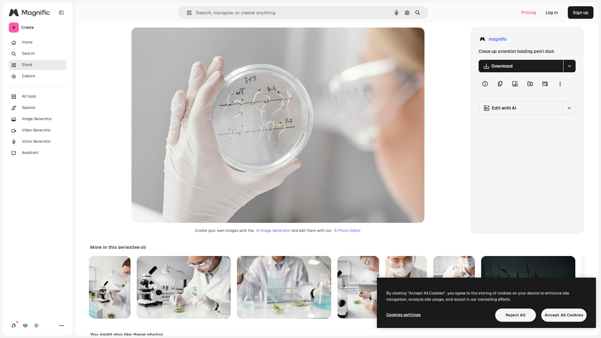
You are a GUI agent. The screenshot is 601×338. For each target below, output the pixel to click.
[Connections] (14, 325)
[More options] (560, 83)
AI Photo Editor (347, 230)
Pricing (528, 12)
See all (139, 247)
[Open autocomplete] (186, 12)
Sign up (580, 12)
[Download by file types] (569, 66)
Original (171, 39)
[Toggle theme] (36, 325)
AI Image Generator (273, 230)
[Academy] (25, 325)
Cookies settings (403, 314)
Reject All (516, 315)
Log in (552, 12)
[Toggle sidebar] (61, 13)
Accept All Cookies (564, 315)
